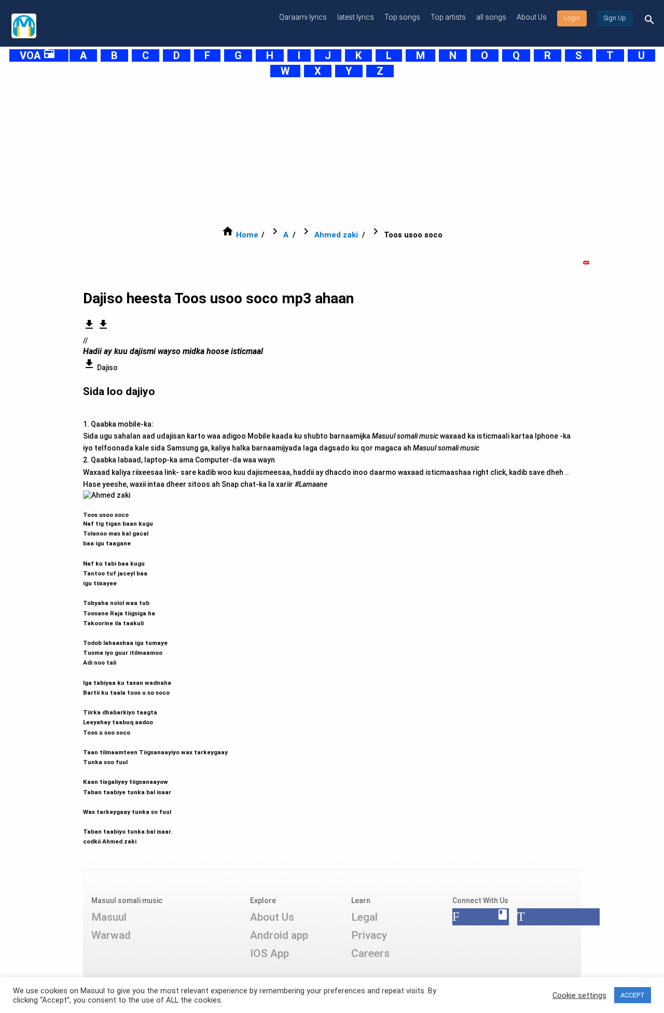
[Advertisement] (319, 151)
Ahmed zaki (336, 235)
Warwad (111, 935)
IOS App (269, 953)
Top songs (402, 17)
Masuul (109, 917)
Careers (370, 953)
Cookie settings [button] (579, 995)
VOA (38, 55)
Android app (279, 935)
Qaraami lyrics (303, 17)
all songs (491, 17)
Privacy (369, 935)
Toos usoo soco (155, 673)
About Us (532, 17)
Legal (364, 917)
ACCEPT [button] (632, 995)
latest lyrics (355, 17)
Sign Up (615, 18)
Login (572, 18)
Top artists (448, 17)
